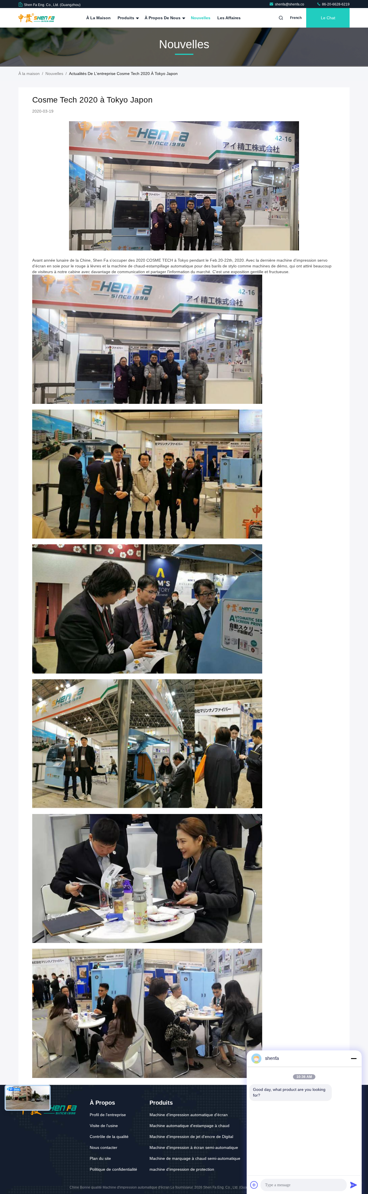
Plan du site (100, 1158)
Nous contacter (103, 1147)
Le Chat (328, 18)
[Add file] (254, 1184)
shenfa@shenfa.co (290, 4)
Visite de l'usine (104, 1125)
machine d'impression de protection (182, 1169)
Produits (126, 18)
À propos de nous (163, 18)
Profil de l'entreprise (108, 1114)
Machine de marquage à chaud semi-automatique (195, 1158)
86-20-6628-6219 (335, 4)
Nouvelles (200, 18)
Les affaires (229, 18)
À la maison (98, 18)
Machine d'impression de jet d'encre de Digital (191, 1136)
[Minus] (353, 1058)
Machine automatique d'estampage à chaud (189, 1125)
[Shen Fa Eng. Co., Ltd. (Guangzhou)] (36, 18)
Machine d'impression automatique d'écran (189, 1114)
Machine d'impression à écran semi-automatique (194, 1147)
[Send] (353, 1184)
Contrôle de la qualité (109, 1136)
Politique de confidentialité (113, 1169)
